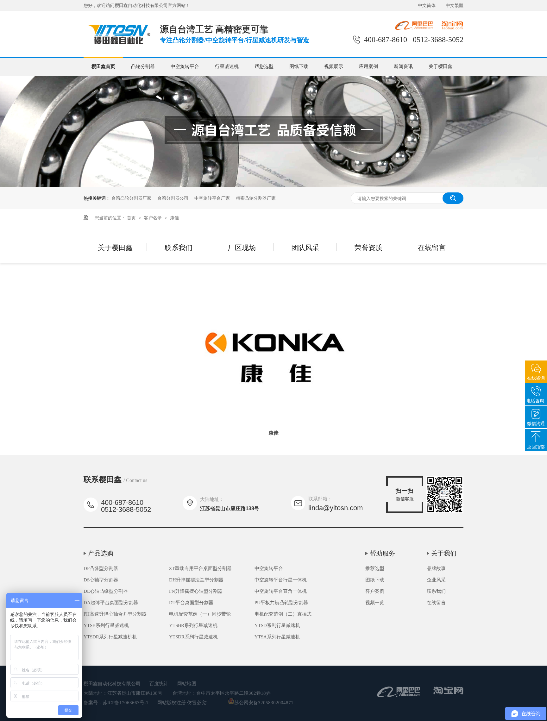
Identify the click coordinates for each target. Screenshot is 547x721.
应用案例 (368, 66)
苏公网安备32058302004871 (263, 702)
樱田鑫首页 (103, 66)
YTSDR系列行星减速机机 (110, 636)
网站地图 (186, 683)
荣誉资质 (368, 247)
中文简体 (427, 5)
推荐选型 (374, 568)
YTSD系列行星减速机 (277, 625)
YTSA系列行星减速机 (277, 636)
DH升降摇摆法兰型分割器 (196, 579)
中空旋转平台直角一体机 (281, 591)
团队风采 (305, 247)
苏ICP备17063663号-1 (125, 702)
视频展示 (333, 66)
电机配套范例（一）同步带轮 (200, 614)
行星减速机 (227, 66)
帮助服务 (382, 553)
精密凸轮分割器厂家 (256, 198)
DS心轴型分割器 (101, 579)
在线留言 (432, 247)
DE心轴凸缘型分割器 (106, 591)
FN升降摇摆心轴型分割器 (196, 591)
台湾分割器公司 (172, 198)
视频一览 (374, 602)
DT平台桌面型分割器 (191, 602)
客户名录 (153, 217)
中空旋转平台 (185, 66)
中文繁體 (454, 5)
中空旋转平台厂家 (212, 198)
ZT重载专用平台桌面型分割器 (200, 568)
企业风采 (436, 579)
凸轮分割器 (143, 66)
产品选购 (100, 553)
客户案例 (374, 591)
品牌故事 (436, 568)
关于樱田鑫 (440, 66)
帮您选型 (264, 66)
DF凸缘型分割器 (101, 568)
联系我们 (178, 247)
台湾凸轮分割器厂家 (131, 198)
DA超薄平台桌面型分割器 (111, 602)
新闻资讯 (403, 66)
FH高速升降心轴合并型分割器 (115, 614)
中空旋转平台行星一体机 (281, 579)
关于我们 (443, 553)
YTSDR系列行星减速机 (193, 636)
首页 (132, 217)
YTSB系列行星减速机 (106, 625)
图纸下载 (298, 66)
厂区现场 (242, 247)
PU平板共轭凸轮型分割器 (281, 602)
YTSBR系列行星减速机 (193, 625)
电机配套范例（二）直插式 (283, 614)
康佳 (174, 217)
